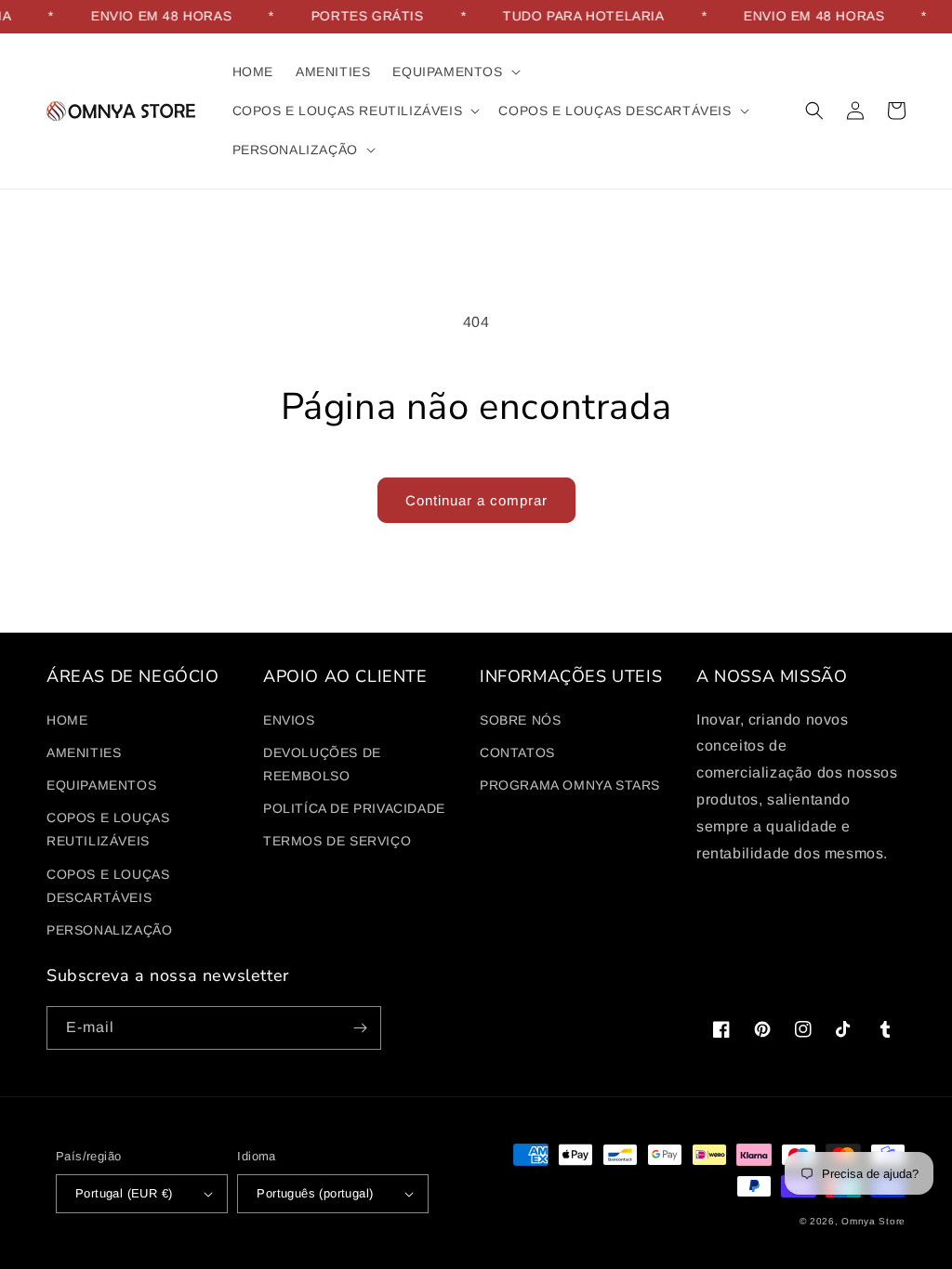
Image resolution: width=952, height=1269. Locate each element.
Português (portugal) (315, 1193)
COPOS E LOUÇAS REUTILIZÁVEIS (107, 829)
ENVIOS (289, 720)
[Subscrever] (359, 1028)
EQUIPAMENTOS (101, 785)
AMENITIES (83, 752)
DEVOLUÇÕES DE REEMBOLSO (322, 764)
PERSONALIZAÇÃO (109, 929)
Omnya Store (873, 1221)
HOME (66, 720)
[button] (454, 71)
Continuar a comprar (476, 500)
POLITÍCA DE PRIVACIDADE (354, 808)
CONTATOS (517, 752)
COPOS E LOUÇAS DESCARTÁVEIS (107, 886)
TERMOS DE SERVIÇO (337, 840)
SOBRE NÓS (520, 720)
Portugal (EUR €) (123, 1193)
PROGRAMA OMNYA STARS (570, 785)
